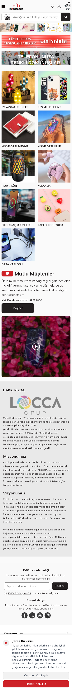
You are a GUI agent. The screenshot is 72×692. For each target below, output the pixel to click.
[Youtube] (40, 615)
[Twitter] (32, 615)
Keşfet (18, 308)
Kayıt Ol (60, 586)
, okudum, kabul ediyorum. (34, 593)
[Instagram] (48, 615)
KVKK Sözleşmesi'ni (19, 593)
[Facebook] (25, 615)
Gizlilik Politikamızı (41, 656)
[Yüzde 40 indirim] (36, 41)
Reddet (37, 660)
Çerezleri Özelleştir (36, 675)
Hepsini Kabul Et (36, 684)
